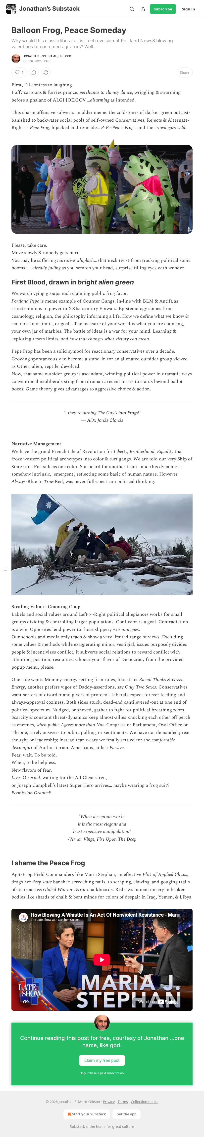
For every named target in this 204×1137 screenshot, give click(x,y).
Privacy (109, 1101)
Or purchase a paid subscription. (102, 1073)
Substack (77, 1126)
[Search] (132, 9)
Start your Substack (89, 1114)
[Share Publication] (143, 9)
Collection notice (144, 1101)
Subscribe (163, 8)
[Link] (4, 282)
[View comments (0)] (34, 72)
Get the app (126, 1114)
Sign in (188, 8)
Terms (123, 1101)
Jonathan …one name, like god (47, 56)
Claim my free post (102, 1060)
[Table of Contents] (5, 568)
